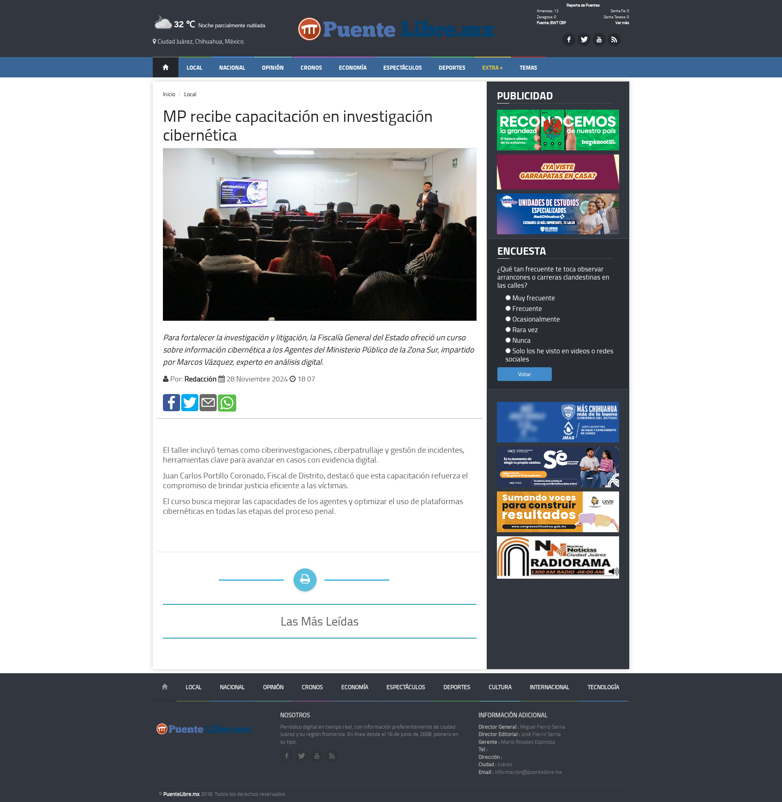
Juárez (495, 764)
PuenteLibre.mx (182, 794)
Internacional (549, 687)
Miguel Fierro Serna (522, 726)
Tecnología (603, 687)
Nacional (232, 67)
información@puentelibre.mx (520, 772)
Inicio (169, 94)
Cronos (311, 67)
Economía (353, 67)
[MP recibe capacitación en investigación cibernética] (171, 402)
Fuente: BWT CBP (551, 22)
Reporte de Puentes (583, 5)
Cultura (500, 687)
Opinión (273, 67)
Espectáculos (402, 67)
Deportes (452, 67)
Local (194, 67)
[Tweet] (189, 402)
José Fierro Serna (520, 734)
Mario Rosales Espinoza (517, 741)
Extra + (492, 67)
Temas (528, 67)
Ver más (622, 22)
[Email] (208, 402)
